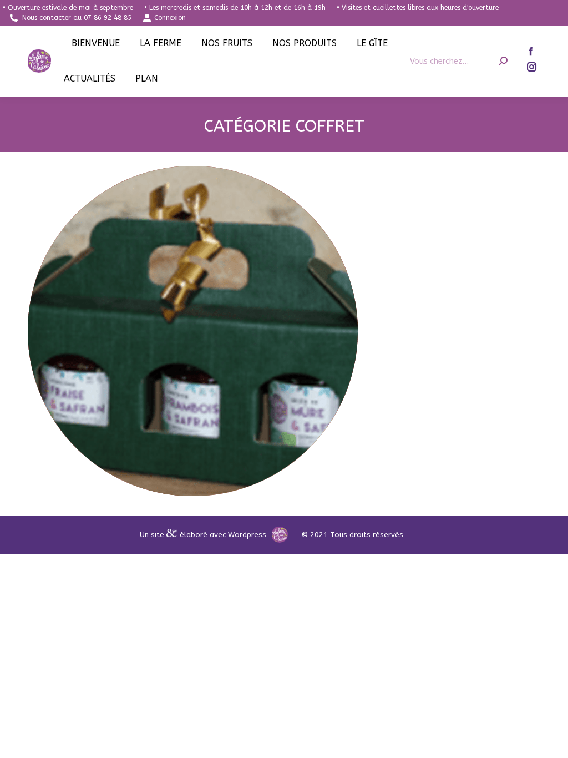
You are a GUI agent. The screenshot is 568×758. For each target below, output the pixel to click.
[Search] (503, 61)
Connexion (170, 18)
